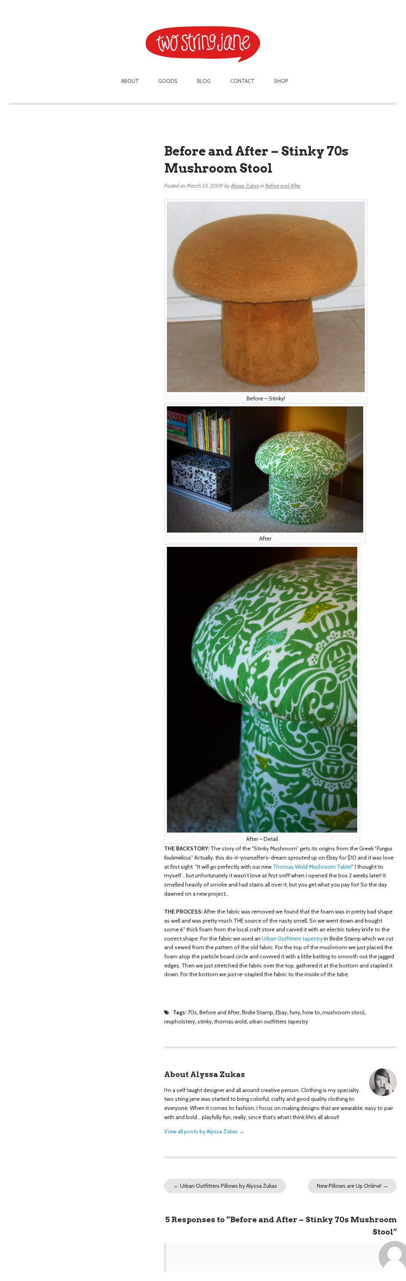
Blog (204, 81)
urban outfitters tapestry (278, 1021)
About (130, 81)
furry (294, 1012)
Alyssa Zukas (245, 185)
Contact (242, 81)
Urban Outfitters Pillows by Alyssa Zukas (225, 1185)
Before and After (283, 185)
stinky (204, 1021)
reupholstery (179, 1021)
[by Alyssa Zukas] (203, 32)
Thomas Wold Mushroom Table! (312, 866)
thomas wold (230, 1021)
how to (311, 1012)
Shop (281, 81)
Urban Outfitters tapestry (292, 938)
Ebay (281, 1012)
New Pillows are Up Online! (352, 1185)
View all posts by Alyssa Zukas (204, 1131)
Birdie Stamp (257, 1012)
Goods (168, 81)
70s (192, 1012)
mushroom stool (343, 1012)
